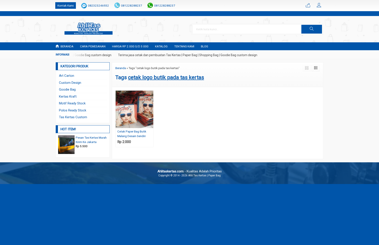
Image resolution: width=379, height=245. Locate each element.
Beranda (66, 46)
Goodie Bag (67, 89)
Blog (204, 46)
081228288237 (131, 5)
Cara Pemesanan (92, 46)
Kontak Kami (65, 5)
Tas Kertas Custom (73, 117)
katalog (161, 46)
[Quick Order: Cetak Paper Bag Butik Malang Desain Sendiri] (150, 124)
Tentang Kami (184, 46)
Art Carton (66, 76)
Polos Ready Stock (72, 110)
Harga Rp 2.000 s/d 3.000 (130, 46)
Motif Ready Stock (72, 103)
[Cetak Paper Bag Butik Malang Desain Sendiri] (134, 109)
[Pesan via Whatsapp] (308, 5)
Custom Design (70, 83)
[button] (311, 29)
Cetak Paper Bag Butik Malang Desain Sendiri (131, 134)
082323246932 (98, 5)
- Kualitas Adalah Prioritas (189, 171)
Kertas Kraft (68, 96)
